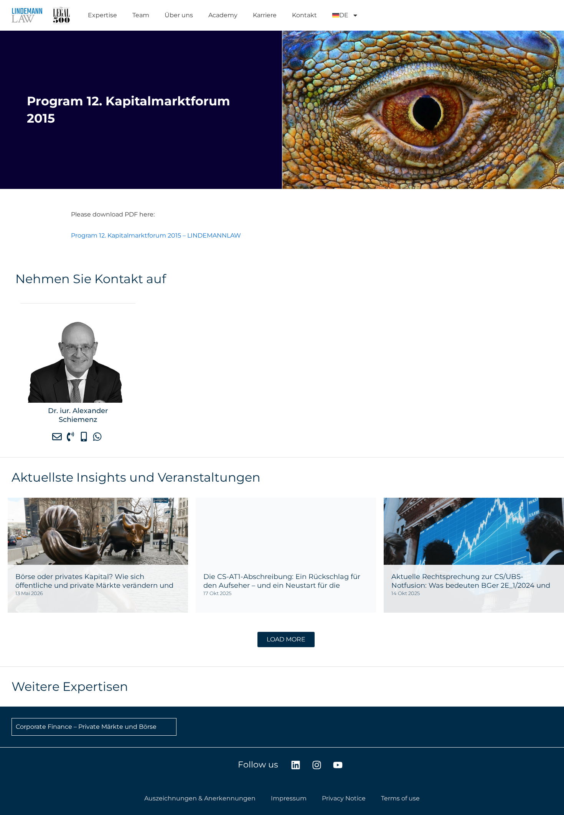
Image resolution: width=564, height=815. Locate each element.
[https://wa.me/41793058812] (98, 436)
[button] (286, 639)
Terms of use (400, 798)
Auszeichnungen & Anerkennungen (200, 798)
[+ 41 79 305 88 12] (85, 436)
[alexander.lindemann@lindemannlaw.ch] (58, 436)
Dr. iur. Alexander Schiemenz (78, 415)
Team (140, 15)
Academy (222, 15)
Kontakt (304, 15)
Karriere (265, 15)
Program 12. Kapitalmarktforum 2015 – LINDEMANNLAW (156, 235)
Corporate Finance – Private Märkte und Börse (86, 726)
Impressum (289, 798)
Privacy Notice (344, 798)
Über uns (179, 15)
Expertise (102, 15)
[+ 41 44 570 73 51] (71, 436)
